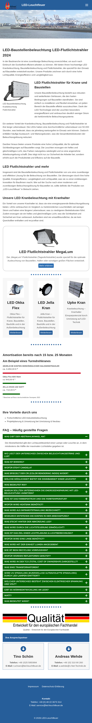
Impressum (33, 686)
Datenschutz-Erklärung (53, 686)
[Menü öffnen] (86, 5)
